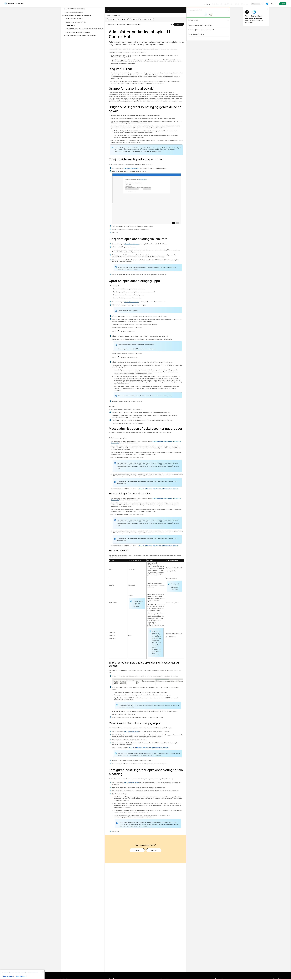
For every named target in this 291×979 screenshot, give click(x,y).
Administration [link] (229, 4)
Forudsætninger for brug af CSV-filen (75, 22)
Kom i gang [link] (207, 4)
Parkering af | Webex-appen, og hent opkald (201, 30)
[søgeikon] (252, 3)
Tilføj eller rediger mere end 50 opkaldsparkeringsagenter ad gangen (84, 28)
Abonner (179, 24)
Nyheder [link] (237, 4)
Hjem (106, 10)
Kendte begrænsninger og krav (74, 18)
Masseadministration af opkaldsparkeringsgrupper (77, 15)
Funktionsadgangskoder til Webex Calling (200, 25)
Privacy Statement (7, 976)
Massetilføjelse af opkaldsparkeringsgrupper (77, 32)
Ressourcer (245, 4)
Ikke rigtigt (154, 850)
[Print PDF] (171, 24)
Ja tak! (137, 850)
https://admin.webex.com (131, 302)
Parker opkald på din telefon (196, 34)
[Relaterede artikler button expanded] (227, 20)
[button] (267, 4)
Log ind (283, 3)
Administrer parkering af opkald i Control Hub (139, 34)
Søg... (254, 3)
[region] (22, 974)
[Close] (42, 972)
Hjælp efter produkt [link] (217, 4)
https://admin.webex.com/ (131, 168)
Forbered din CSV (70, 25)
